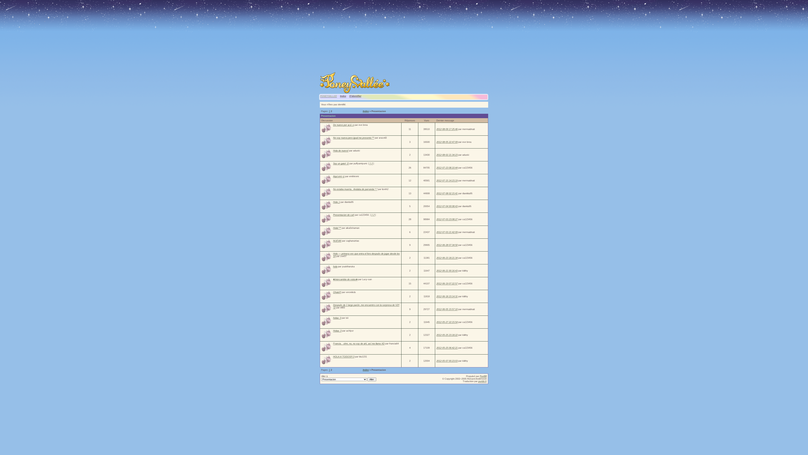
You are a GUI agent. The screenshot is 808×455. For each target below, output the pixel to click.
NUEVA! (337, 241)
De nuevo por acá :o (343, 125)
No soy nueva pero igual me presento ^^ (353, 137)
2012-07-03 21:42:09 (447, 232)
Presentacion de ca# (343, 215)
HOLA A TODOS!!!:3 (343, 356)
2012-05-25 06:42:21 (447, 348)
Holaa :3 (337, 330)
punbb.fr (482, 381)
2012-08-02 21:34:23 (447, 155)
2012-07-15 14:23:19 (447, 180)
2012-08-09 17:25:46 (447, 129)
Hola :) (336, 202)
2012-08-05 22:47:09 (447, 142)
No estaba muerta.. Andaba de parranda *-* (355, 189)
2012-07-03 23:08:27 (447, 219)
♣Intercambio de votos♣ (345, 279)
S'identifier (355, 96)
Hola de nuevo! (340, 150)
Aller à (324, 376)
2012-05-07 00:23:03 (447, 361)
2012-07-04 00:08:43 (447, 206)
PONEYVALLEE (328, 96)
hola (335, 266)
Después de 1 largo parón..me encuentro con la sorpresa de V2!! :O (366, 306)
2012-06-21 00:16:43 (447, 270)
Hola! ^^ (337, 228)
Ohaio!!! (337, 292)
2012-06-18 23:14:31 (447, 296)
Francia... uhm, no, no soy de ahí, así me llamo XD (359, 343)
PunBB (483, 376)
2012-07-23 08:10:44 (447, 167)
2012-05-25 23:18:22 (447, 335)
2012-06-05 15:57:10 (447, 309)
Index (343, 96)
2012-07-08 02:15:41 (447, 193)
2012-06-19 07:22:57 (447, 283)
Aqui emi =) (338, 176)
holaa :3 (337, 318)
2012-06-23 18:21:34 (447, 258)
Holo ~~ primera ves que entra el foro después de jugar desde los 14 (366, 254)
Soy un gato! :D (341, 163)
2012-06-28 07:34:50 (447, 245)
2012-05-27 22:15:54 (447, 322)
